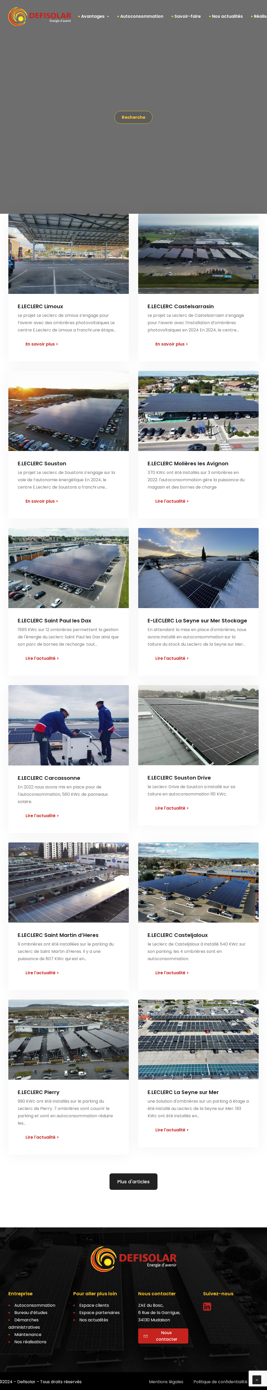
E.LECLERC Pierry (38, 1092)
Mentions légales (166, 1382)
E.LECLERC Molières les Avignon (188, 463)
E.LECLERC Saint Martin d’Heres (58, 935)
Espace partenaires (99, 1313)
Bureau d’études (30, 1313)
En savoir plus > (42, 344)
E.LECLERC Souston (42, 463)
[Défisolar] (39, 16)
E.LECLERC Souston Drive (179, 777)
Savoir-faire (187, 16)
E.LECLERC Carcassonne (49, 778)
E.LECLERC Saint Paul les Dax (54, 620)
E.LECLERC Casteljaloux (178, 935)
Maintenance (27, 1335)
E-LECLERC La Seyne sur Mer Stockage (197, 620)
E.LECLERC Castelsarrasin (181, 306)
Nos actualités (227, 16)
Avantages (93, 16)
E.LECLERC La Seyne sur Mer (183, 1092)
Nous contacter (166, 1336)
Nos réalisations (30, 1342)
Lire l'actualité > (172, 501)
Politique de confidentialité (220, 1382)
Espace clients (94, 1305)
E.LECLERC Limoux (40, 306)
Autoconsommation (141, 16)
